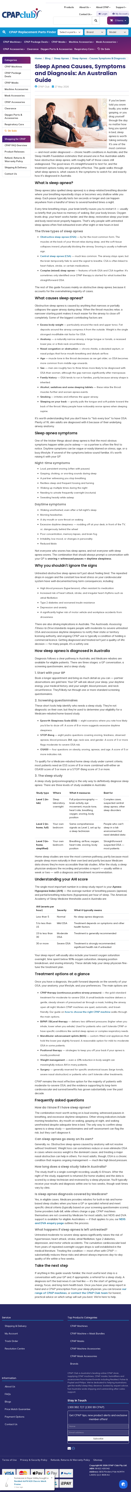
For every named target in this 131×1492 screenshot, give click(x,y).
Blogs (8, 1401)
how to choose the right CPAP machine (87, 1011)
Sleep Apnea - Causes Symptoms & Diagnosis (99, 58)
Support (120, 7)
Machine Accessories (80, 41)
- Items (118, 20)
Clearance (33, 49)
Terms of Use (9, 1460)
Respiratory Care (84, 49)
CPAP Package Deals (36, 41)
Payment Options (14, 1416)
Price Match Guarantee (17, 1409)
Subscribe (98, 1438)
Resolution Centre (15, 1348)
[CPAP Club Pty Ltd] (22, 13)
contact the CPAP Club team (89, 1293)
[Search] (96, 20)
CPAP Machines (11, 41)
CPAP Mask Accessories (83, 1356)
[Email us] (69, 1448)
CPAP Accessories (13, 49)
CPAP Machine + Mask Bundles (87, 1333)
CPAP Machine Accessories (85, 1348)
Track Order (11, 1341)
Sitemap (97, 1460)
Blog (47, 58)
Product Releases (14, 151)
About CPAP (102, 7)
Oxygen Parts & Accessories (56, 49)
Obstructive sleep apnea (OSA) (58, 236)
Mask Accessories (106, 41)
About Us (84, 7)
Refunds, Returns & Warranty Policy (70, 1460)
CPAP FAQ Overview (16, 145)
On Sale (105, 49)
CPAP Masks (58, 41)
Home (38, 58)
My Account (121, 13)
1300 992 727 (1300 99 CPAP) (86, 1407)
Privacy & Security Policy (33, 1460)
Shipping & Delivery (16, 167)
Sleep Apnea (61, 58)
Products (69, 7)
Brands (74, 1363)
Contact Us (85, 14)
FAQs (8, 1394)
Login (104, 13)
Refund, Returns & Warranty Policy (15, 159)
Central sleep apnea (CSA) (55, 256)
